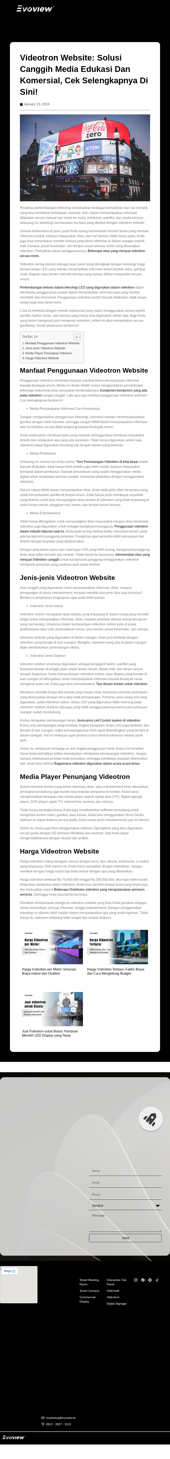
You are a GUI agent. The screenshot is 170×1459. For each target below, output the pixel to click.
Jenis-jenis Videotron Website (45, 348)
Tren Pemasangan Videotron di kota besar (107, 461)
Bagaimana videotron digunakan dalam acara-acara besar (97, 763)
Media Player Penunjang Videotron (48, 353)
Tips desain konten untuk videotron (121, 684)
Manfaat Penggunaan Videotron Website (52, 343)
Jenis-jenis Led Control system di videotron (108, 720)
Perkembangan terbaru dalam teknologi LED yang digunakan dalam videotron (77, 287)
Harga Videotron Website (42, 358)
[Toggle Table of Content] (75, 337)
